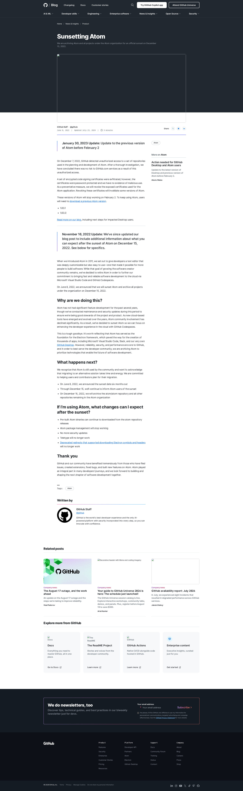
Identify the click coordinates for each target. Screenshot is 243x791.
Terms (62, 785)
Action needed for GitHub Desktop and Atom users (166, 164)
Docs (152, 747)
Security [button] (193, 13)
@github (74, 127)
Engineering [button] (93, 13)
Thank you (67, 456)
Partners (128, 751)
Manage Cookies (79, 785)
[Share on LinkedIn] (184, 128)
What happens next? (77, 362)
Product (85, 24)
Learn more (93, 667)
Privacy (68, 785)
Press (179, 760)
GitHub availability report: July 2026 (173, 590)
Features (102, 747)
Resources (103, 768)
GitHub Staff (62, 127)
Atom (69, 488)
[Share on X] (173, 128)
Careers (180, 756)
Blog (54, 5)
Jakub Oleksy (157, 605)
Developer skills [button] (69, 13)
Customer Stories (106, 760)
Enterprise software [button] (119, 13)
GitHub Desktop (65, 345)
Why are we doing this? (79, 300)
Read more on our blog (69, 219)
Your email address (145, 704)
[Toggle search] (132, 5)
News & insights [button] (147, 13)
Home (59, 24)
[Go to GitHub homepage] (49, 744)
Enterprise (103, 756)
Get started (172, 667)
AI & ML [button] (47, 13)
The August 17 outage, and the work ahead (65, 592)
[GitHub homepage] (46, 5)
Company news (50, 587)
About (179, 747)
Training (153, 756)
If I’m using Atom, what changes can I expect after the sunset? (100, 409)
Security (102, 751)
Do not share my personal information (100, 785)
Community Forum (157, 751)
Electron (128, 760)
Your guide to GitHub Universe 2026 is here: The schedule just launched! (121, 592)
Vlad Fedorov (49, 605)
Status (153, 760)
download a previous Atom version (88, 201)
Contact (153, 764)
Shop (179, 764)
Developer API (130, 747)
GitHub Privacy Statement (165, 718)
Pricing (101, 764)
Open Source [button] (172, 13)
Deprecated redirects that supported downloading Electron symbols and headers (102, 442)
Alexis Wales (156, 180)
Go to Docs (53, 667)
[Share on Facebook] (178, 128)
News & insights (72, 24)
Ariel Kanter (103, 611)
